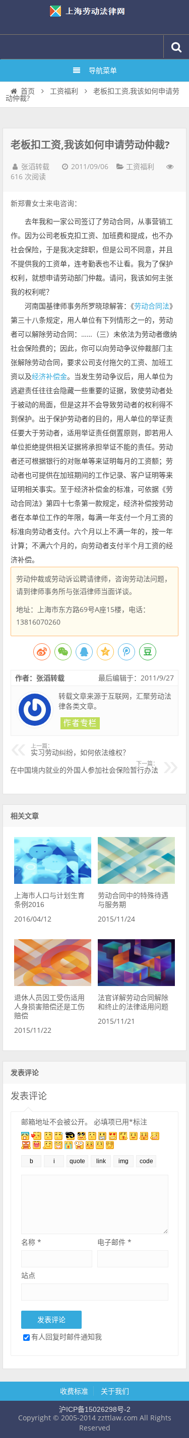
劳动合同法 (151, 306)
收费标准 (74, 1391)
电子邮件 (114, 1242)
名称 (31, 1242)
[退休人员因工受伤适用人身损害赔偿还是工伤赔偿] (52, 983)
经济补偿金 (49, 376)
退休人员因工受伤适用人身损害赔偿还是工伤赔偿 (49, 1007)
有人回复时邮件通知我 (66, 1336)
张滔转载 (35, 167)
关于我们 (115, 1391)
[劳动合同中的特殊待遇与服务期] (136, 881)
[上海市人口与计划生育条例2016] (52, 881)
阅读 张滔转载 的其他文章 (80, 723)
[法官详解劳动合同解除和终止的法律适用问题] (136, 983)
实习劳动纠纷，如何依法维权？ (80, 749)
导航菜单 (103, 70)
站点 (28, 1275)
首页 (28, 91)
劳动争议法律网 (94, 17)
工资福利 (64, 91)
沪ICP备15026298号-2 (95, 1409)
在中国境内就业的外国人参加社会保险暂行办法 (84, 767)
